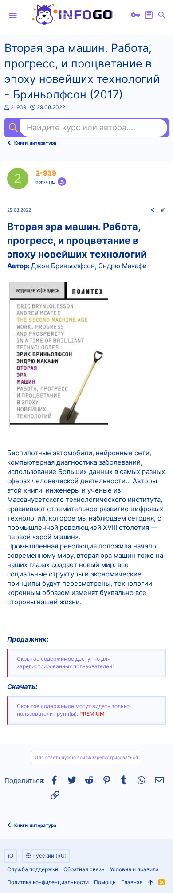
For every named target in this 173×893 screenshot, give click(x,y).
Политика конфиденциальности (48, 882)
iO (10, 855)
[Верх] (150, 882)
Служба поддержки (32, 869)
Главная (132, 882)
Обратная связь (84, 869)
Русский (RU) (49, 855)
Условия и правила (134, 869)
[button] (12, 15)
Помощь (105, 882)
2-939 (18, 107)
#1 (163, 209)
